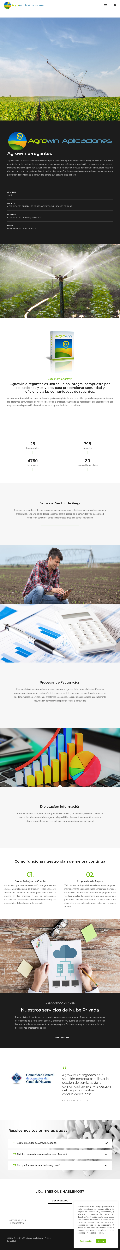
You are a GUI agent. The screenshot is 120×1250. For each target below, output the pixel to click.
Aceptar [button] (101, 1241)
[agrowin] (24, 5)
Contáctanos (60, 1201)
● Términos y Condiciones (32, 1238)
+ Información (62, 1037)
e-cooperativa (17, 1223)
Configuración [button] (86, 1241)
